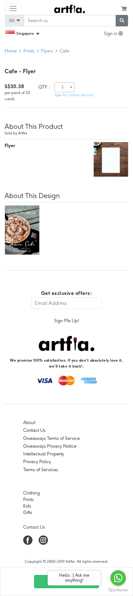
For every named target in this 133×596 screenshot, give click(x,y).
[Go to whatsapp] (118, 578)
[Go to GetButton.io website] (118, 590)
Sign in (111, 33)
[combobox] (64, 87)
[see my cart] (124, 9)
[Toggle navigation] (13, 8)
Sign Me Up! (66, 320)
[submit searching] (122, 20)
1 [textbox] (62, 87)
